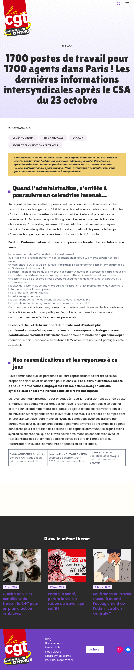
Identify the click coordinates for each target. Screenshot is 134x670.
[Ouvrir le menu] (127, 4)
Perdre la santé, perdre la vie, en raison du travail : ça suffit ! (66, 601)
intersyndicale (53, 137)
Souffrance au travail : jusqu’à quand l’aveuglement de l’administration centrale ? (112, 603)
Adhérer (94, 650)
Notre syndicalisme (58, 656)
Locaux (78, 137)
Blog (48, 639)
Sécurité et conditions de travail (35, 145)
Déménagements (23, 137)
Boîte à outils (54, 643)
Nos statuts (53, 647)
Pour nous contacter (59, 660)
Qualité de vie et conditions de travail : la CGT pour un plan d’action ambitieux (20, 603)
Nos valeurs (53, 652)
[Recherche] (118, 3)
